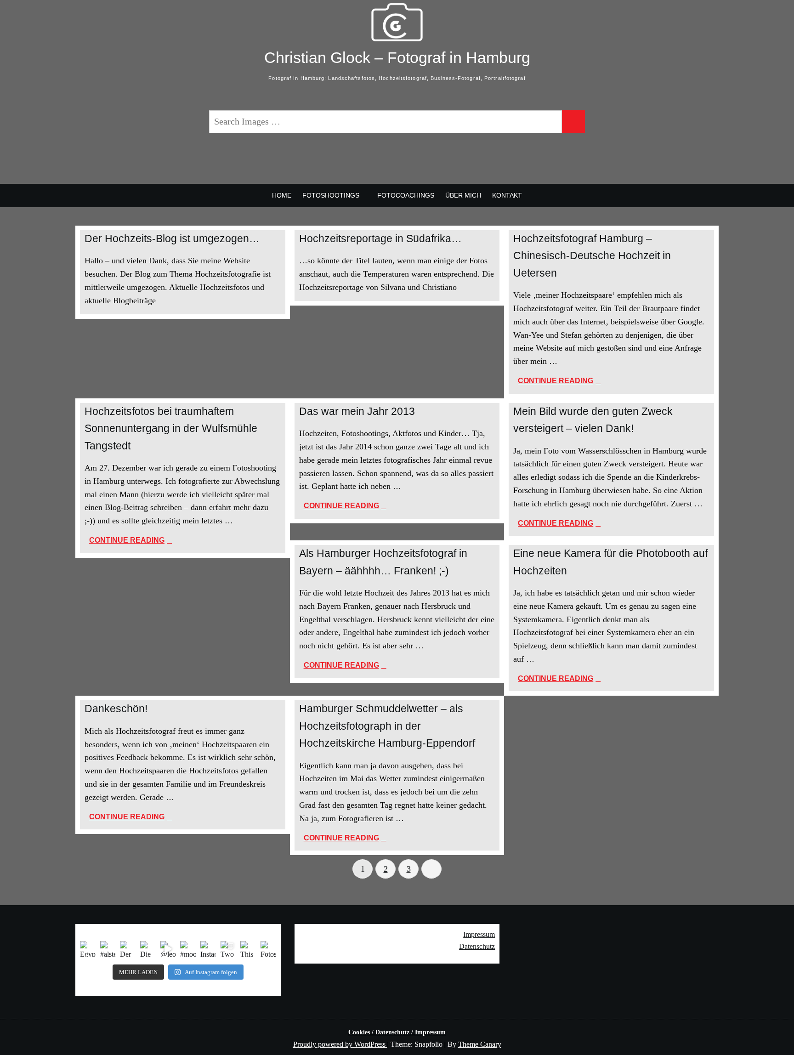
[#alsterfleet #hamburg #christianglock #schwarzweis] (108, 949)
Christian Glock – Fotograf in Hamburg (397, 57)
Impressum (479, 934)
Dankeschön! (116, 709)
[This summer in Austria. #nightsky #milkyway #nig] (248, 949)
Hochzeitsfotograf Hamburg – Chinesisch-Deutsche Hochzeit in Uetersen (592, 256)
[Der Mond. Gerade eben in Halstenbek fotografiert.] (128, 949)
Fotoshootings (330, 195)
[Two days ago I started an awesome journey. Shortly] (228, 949)
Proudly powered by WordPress (340, 1044)
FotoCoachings (405, 195)
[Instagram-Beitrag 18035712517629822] (208, 949)
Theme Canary (479, 1044)
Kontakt (507, 195)
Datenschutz (477, 946)
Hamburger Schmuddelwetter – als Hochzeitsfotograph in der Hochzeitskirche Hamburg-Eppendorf (387, 726)
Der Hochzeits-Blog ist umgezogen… (172, 238)
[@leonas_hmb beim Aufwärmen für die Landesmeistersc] (168, 949)
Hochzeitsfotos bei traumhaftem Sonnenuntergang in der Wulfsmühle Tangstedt (171, 428)
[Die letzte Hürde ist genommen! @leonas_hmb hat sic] (148, 949)
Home (281, 195)
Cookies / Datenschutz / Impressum (397, 1032)
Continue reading (599, 381)
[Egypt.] (88, 949)
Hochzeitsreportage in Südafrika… (380, 238)
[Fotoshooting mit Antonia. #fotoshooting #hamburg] (268, 949)
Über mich (463, 195)
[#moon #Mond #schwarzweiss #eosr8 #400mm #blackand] (188, 949)
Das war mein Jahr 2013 (357, 411)
